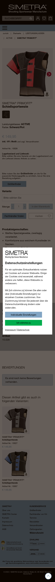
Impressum (10, 329)
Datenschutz (23, 329)
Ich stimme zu (23, 322)
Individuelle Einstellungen (23, 314)
